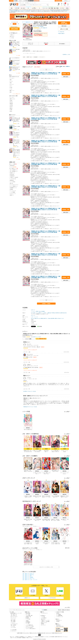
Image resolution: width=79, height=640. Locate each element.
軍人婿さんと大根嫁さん (16, 127)
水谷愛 (11, 109)
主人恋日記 (37, 542)
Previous (23, 442)
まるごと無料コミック (13, 168)
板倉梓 (64, 543)
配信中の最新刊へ (62, 33)
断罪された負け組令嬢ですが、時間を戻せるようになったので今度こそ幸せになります (16, 151)
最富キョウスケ (12, 98)
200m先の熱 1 (46, 450)
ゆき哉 (31, 543)
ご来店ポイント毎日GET (14, 177)
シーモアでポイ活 (13, 178)
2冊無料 (28, 448)
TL (39, 8)
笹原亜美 (41, 26)
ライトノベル (45, 8)
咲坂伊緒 (64, 451)
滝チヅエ (14, 134)
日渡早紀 (11, 105)
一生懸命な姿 (49, 312)
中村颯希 (28, 543)
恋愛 (10, 79)
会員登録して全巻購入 (46, 303)
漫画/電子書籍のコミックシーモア (16, 613)
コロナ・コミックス (33, 579)
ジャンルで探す (22, 4)
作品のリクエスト (44, 622)
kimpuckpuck (28, 451)
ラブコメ (11, 81)
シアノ (18, 155)
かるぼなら (54, 520)
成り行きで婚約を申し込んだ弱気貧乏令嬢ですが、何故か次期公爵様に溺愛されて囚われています (47, 318)
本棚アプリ (12, 195)
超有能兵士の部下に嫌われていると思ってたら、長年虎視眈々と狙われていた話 (16, 142)
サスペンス (12, 84)
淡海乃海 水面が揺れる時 (16, 61)
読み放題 (15, 0)
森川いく (44, 520)
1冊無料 (46, 448)
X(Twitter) (57, 621)
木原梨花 (58, 520)
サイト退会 (27, 623)
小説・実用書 (50, 8)
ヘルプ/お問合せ (43, 617)
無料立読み (28, 427)
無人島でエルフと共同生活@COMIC (16, 68)
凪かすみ (14, 156)
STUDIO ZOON (30, 471)
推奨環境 (42, 623)
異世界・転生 (29, 57)
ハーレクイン (13, 622)
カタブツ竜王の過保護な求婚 (16, 50)
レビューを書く (36, 29)
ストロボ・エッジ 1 (64, 450)
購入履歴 (27, 617)
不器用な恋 (53, 312)
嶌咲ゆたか (15, 155)
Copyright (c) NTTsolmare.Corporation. (39, 639)
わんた (18, 69)
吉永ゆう (11, 106)
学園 (10, 82)
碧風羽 (18, 64)
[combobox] (37, 5)
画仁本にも (35, 26)
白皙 (49, 520)
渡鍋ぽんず (25, 471)
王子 (32, 312)
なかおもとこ (64, 473)
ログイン (65, 0)
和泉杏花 (14, 121)
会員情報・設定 (28, 616)
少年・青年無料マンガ (13, 171)
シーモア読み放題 (13, 629)
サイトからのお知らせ (29, 627)
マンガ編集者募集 (59, 615)
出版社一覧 (64, 609)
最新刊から (68, 66)
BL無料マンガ (12, 172)
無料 (24, 57)
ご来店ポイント (27, 597)
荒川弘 (11, 111)
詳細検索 (11, 189)
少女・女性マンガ (26, 573)
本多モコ (14, 145)
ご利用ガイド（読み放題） (45, 621)
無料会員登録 (58, 0)
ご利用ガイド (12, 34)
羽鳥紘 (47, 520)
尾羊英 (25, 543)
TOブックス (33, 315)
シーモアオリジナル (14, 623)
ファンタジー (12, 78)
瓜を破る (64, 542)
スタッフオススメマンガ (14, 184)
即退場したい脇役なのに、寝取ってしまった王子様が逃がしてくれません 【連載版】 (16, 44)
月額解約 (27, 620)
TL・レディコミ (13, 617)
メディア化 (62, 8)
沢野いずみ (57, 451)
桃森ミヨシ (46, 451)
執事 (10, 92)
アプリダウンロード (44, 613)
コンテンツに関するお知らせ (30, 628)
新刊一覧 (67, 609)
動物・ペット (12, 90)
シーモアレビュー (13, 630)
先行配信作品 (12, 175)
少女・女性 (23, 8)
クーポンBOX (28, 619)
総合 (11, 8)
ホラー (11, 85)
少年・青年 (17, 8)
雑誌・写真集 (56, 8)
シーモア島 (25, 0)
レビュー (20, 0)
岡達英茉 (56, 543)
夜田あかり (53, 451)
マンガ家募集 (58, 614)
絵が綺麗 (60, 312)
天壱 (35, 451)
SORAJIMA (38, 451)
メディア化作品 (12, 181)
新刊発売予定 (12, 165)
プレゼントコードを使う (30, 626)
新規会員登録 (28, 613)
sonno (48, 473)
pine (25, 451)
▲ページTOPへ (67, 607)
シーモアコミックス (34, 8)
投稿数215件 (43, 27)
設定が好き (65, 312)
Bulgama (54, 471)
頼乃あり (45, 473)
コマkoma (14, 128)
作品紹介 (57, 613)
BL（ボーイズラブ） (14, 616)
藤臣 (51, 520)
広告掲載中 (36, 57)
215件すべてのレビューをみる (30, 391)
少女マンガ (28, 22)
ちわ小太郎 (15, 69)
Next (69, 442)
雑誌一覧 (59, 609)
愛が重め (57, 312)
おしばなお (52, 543)
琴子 (39, 26)
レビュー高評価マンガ (13, 186)
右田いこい (37, 473)
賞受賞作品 (12, 180)
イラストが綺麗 (37, 312)
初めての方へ (12, 36)
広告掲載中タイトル (13, 187)
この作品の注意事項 (28, 39)
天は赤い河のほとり (46, 542)
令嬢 (34, 312)
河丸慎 (11, 100)
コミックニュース (13, 190)
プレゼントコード (13, 193)
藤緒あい (11, 108)
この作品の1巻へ (61, 31)
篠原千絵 (46, 543)
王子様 (11, 87)
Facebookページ (59, 620)
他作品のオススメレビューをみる (30, 406)
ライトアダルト (67, 8)
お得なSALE (12, 174)
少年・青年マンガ (14, 614)
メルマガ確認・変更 (29, 615)
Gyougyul (57, 471)
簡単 (61, 66)
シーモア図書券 (12, 192)
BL (28, 8)
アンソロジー (12, 97)
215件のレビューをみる (37, 336)
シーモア (11, 0)
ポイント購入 (28, 614)
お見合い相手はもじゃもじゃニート (16, 133)
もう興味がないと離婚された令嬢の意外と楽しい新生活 (16, 119)
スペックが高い (43, 312)
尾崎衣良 (11, 103)
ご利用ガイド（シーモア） (45, 620)
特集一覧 (11, 183)
